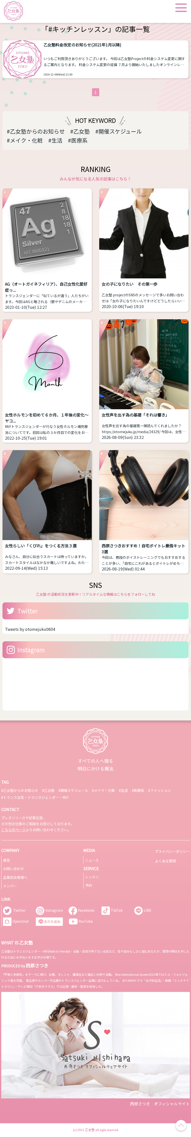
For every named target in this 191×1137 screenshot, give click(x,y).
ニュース (92, 860)
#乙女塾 (80, 131)
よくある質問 (165, 860)
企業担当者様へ (15, 877)
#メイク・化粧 (25, 140)
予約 (88, 885)
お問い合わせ (13, 868)
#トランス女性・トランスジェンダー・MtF (35, 797)
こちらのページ (13, 829)
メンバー (10, 885)
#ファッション (159, 790)
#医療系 (78, 140)
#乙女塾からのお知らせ (36, 131)
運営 (6, 860)
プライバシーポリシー (172, 851)
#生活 (55, 140)
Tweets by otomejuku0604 (30, 629)
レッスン (92, 876)
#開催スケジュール (118, 131)
